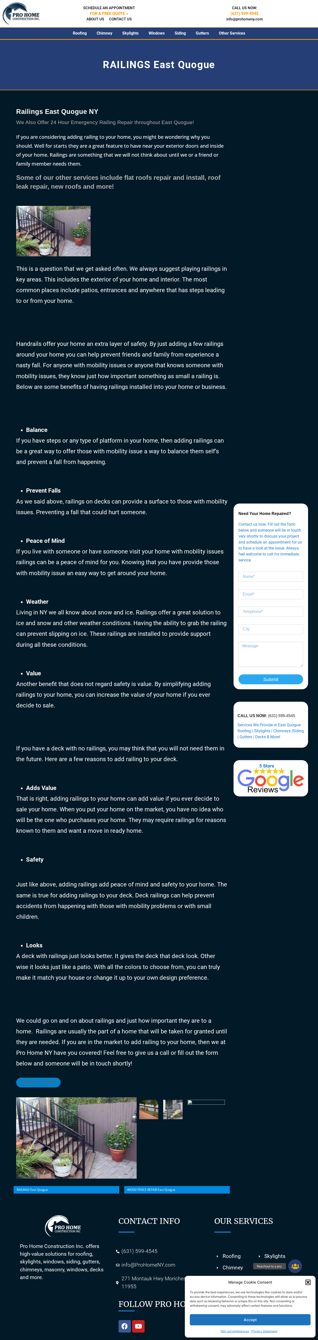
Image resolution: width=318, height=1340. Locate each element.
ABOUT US (95, 19)
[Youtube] (138, 1326)
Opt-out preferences (235, 1331)
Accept (250, 1319)
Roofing (80, 33)
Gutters (202, 33)
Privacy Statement (264, 1331)
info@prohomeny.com (244, 19)
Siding (180, 33)
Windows (157, 33)
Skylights (130, 33)
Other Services (232, 33)
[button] (308, 1282)
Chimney (104, 33)
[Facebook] (125, 1326)
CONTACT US (120, 19)
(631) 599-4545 (281, 716)
